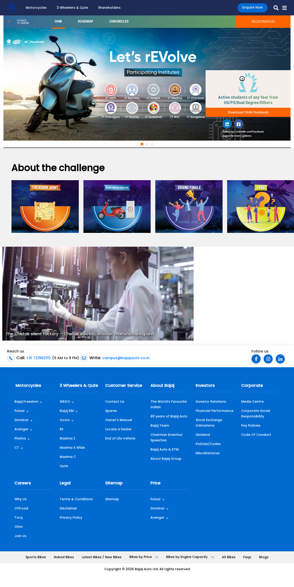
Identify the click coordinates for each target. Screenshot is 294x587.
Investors (205, 386)
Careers (22, 483)
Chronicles (119, 21)
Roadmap (85, 21)
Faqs (247, 557)
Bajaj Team (159, 426)
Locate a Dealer (118, 429)
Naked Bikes (64, 557)
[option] (147, 84)
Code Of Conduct (256, 435)
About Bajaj (162, 386)
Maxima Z (67, 438)
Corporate (252, 386)
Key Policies (250, 426)
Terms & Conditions (76, 499)
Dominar (21, 420)
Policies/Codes (208, 444)
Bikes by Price (141, 557)
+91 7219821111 (37, 358)
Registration (263, 21)
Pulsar (19, 411)
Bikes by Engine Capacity (187, 557)
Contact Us (114, 402)
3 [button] (153, 145)
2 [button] (148, 145)
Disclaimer (68, 508)
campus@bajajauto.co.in (125, 358)
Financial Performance (214, 411)
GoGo (65, 420)
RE (61, 429)
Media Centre (252, 402)
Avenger (21, 429)
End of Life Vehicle (120, 438)
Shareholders (109, 8)
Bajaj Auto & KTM (164, 449)
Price (155, 483)
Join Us (20, 536)
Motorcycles (36, 8)
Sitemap (114, 483)
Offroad (21, 508)
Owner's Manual (118, 420)
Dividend (203, 435)
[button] (283, 7)
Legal (65, 483)
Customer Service (123, 386)
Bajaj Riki (67, 411)
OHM (58, 21)
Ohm (18, 527)
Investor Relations (211, 402)
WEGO (65, 402)
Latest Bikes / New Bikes (102, 557)
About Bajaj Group (165, 459)
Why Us (20, 499)
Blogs (264, 557)
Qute (64, 466)
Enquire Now (252, 7)
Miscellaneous (208, 453)
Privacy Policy (71, 518)
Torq (18, 518)
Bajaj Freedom (26, 402)
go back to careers (23, 21)
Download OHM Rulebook (248, 112)
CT (16, 448)
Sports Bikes (35, 557)
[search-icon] (274, 7)
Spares (111, 411)
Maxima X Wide (72, 448)
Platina (20, 438)
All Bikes (228, 557)
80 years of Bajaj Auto (168, 416)
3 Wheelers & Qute (72, 8)
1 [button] (143, 145)
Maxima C (68, 457)
